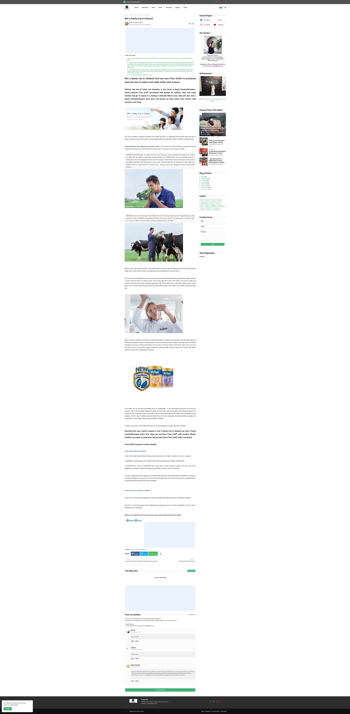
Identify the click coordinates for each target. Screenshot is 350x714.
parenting (138, 549)
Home (136, 7)
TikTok (219, 20)
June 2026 (204, 182)
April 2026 (204, 184)
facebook (207, 20)
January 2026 (205, 189)
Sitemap (208, 711)
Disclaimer (223, 711)
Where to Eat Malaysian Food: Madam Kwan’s (217, 141)
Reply (132, 641)
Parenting (169, 7)
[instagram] (223, 2)
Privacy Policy (215, 711)
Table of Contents (130, 55)
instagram (207, 25)
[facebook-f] (213, 2)
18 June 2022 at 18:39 (135, 667)
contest (132, 549)
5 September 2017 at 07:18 (136, 649)
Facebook (136, 554)
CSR (201, 200)
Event (185, 7)
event (212, 203)
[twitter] (216, 2)
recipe (208, 209)
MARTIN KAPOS (135, 665)
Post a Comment (160, 690)
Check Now (13, 705)
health (207, 206)
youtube (220, 25)
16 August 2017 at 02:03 (136, 632)
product (131, 15)
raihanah (133, 648)
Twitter (145, 554)
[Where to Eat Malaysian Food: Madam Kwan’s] (203, 141)
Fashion (207, 200)
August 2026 (205, 178)
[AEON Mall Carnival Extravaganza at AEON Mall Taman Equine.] (203, 161)
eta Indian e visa (142, 675)
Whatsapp (154, 554)
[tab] (136, 7)
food (201, 206)
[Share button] (160, 554)
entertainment (204, 203)
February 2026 (205, 187)
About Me (145, 7)
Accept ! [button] (7, 709)
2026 (202, 177)
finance (218, 203)
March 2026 (204, 185)
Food (153, 7)
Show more (191, 571)
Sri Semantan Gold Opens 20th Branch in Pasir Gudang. (217, 152)
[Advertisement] (160, 40)
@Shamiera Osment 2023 (137, 711)
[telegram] (226, 2)
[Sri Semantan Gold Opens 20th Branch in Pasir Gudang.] (203, 152)
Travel (160, 7)
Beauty (177, 7)
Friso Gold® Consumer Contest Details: (140, 75)
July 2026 (204, 180)
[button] (221, 7)
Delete (137, 641)
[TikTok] (222, 701)
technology (216, 209)
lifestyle (213, 206)
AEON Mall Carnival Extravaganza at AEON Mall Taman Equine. (216, 161)
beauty (219, 200)
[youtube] (220, 2)
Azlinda (133, 630)
